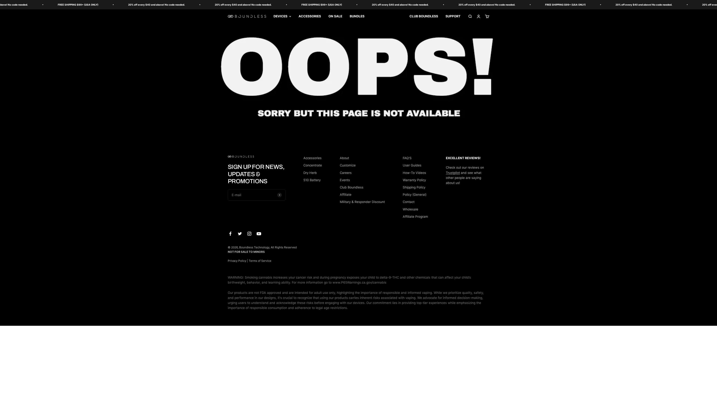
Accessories (312, 158)
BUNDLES (357, 16)
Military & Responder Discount (362, 202)
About (344, 158)
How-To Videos (414, 173)
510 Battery (312, 180)
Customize (348, 165)
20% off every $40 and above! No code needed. (136, 4)
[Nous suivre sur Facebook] (230, 233)
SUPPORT (453, 16)
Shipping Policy (414, 187)
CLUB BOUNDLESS (423, 16)
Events (345, 180)
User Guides (412, 165)
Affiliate (345, 194)
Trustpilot (453, 173)
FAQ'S (407, 158)
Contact (409, 202)
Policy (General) (414, 194)
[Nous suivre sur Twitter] (239, 233)
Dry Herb (310, 173)
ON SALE (335, 16)
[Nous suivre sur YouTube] (258, 233)
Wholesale (410, 209)
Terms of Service (260, 261)
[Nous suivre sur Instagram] (249, 233)
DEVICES (280, 16)
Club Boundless (351, 187)
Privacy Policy (237, 261)
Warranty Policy (414, 180)
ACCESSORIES (310, 16)
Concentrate (312, 165)
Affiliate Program (415, 216)
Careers (346, 173)
